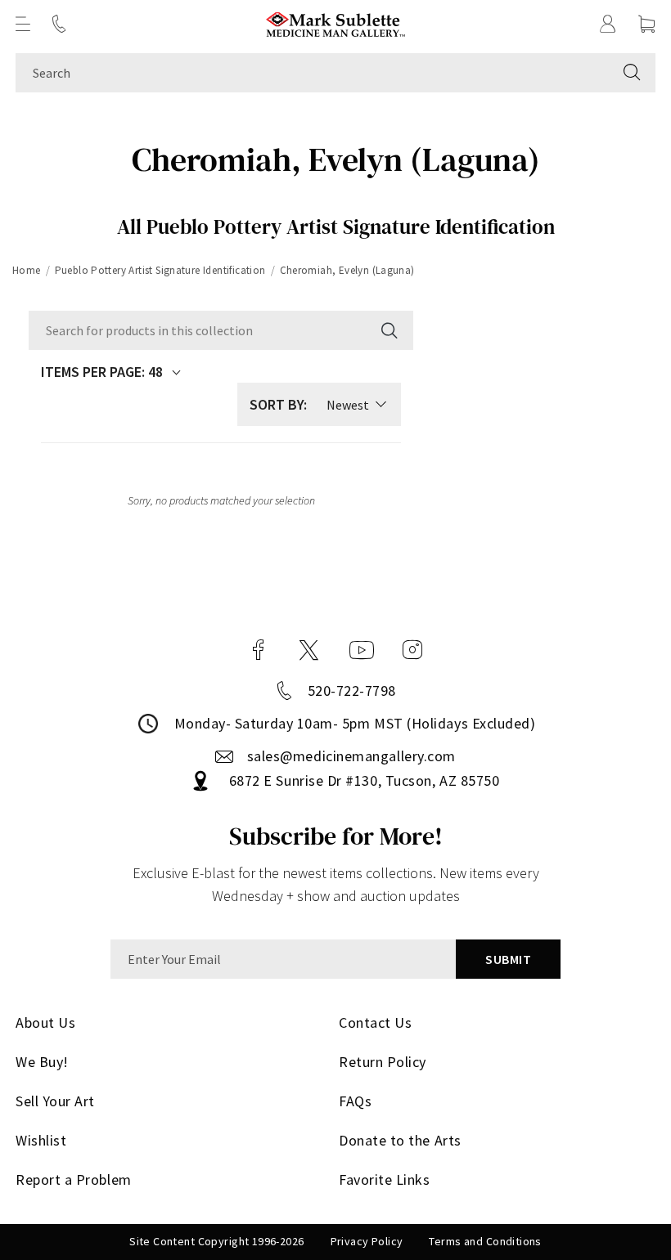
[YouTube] (361, 650)
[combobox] (312, 72)
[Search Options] (388, 330)
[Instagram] (412, 650)
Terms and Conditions (485, 1241)
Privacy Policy (367, 1241)
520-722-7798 (352, 690)
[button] (23, 23)
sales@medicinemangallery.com (351, 756)
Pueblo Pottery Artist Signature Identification (160, 270)
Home (26, 270)
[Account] (608, 24)
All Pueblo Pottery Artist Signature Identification (336, 226)
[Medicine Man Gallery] (336, 24)
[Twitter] (309, 650)
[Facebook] (258, 650)
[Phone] (59, 24)
